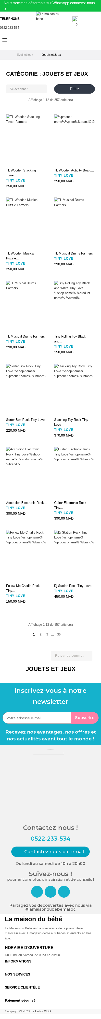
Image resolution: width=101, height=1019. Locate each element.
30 (59, 634)
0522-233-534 (9, 27)
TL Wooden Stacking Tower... (21, 173)
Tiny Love (15, 180)
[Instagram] (50, 892)
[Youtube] (64, 892)
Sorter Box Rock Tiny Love (25, 420)
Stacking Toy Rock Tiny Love (71, 422)
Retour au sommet (71, 656)
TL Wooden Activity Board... (74, 170)
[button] (50, 852)
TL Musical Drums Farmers (73, 253)
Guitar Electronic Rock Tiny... (70, 505)
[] (11, 160)
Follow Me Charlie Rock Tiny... (23, 588)
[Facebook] (37, 892)
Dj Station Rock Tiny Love (72, 586)
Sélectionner (27, 89)
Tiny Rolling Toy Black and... (70, 339)
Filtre (74, 89)
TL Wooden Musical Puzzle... (20, 256)
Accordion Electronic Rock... (26, 503)
